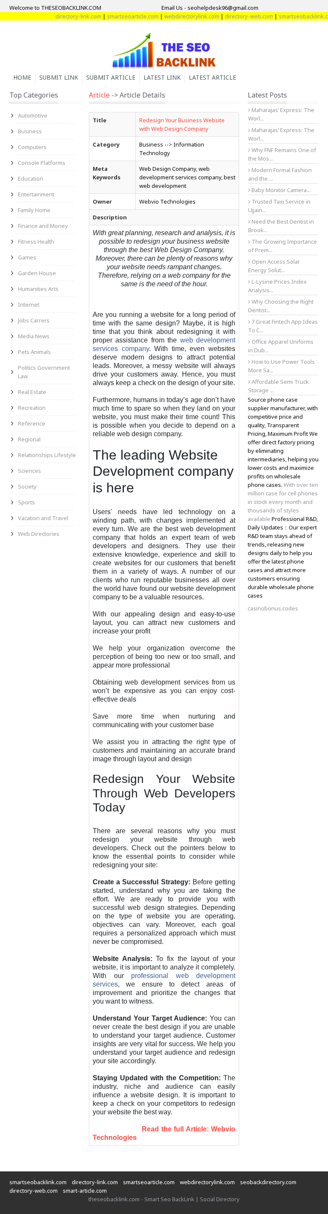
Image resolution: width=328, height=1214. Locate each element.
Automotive (32, 115)
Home (22, 77)
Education (30, 178)
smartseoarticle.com (121, 16)
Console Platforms (41, 163)
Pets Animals (34, 352)
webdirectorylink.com (180, 16)
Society (27, 486)
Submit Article (110, 77)
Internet (28, 304)
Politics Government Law (44, 372)
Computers (32, 147)
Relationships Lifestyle (47, 455)
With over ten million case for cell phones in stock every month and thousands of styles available (283, 502)
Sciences (29, 471)
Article (99, 95)
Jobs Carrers (34, 320)
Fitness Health (36, 241)
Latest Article (212, 77)
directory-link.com (67, 16)
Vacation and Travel (43, 518)
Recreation (32, 407)
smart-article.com (85, 1190)
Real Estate (32, 392)
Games (27, 257)
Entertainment (36, 194)
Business (30, 131)
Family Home (34, 210)
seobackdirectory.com (268, 1182)
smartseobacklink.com (295, 16)
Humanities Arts (38, 289)
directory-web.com (237, 16)
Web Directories (38, 534)
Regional (29, 439)
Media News (34, 336)
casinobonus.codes (273, 608)
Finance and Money (43, 226)
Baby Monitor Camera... (280, 190)
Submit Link (58, 77)
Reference (31, 423)
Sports (26, 502)
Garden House (37, 273)
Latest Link (162, 77)
